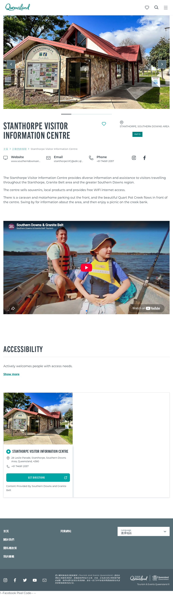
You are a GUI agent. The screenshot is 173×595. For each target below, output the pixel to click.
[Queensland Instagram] (5, 580)
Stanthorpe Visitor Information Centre (36, 130)
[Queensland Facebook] (15, 580)
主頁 (5, 149)
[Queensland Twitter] (25, 580)
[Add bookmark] (104, 123)
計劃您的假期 (19, 149)
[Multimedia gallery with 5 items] (86, 65)
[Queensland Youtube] (35, 580)
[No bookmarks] (147, 7)
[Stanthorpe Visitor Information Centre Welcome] (86, 62)
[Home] (17, 9)
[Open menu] (166, 7)
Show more (11, 374)
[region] (86, 189)
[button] (11, 64)
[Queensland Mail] (44, 580)
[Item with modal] (86, 62)
